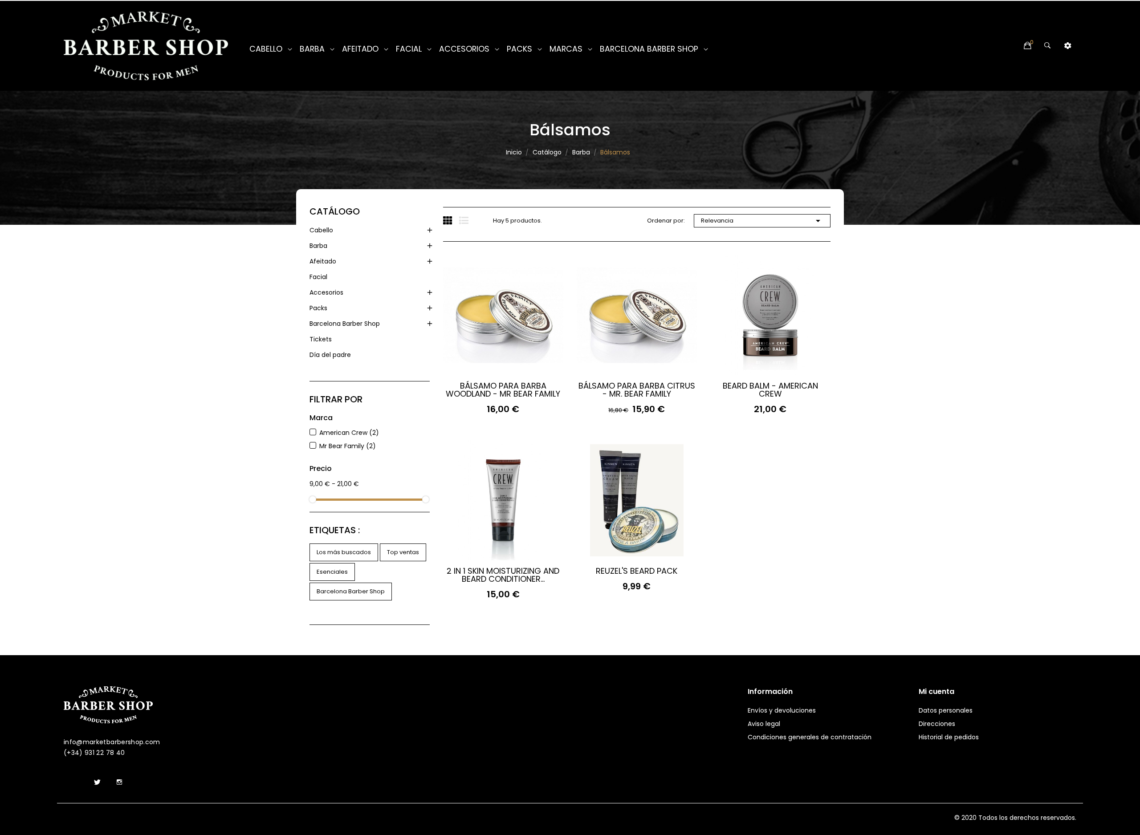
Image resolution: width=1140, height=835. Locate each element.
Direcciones (937, 723)
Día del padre (330, 354)
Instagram (119, 782)
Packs (318, 308)
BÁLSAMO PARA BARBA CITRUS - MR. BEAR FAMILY (636, 390)
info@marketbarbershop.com (112, 742)
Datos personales (946, 710)
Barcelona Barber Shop (344, 323)
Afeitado (322, 261)
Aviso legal (764, 723)
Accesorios (326, 292)
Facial (318, 276)
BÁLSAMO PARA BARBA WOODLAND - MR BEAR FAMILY (503, 390)
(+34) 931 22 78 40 (94, 752)
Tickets (320, 339)
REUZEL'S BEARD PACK (636, 571)
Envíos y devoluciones (782, 710)
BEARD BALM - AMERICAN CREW (770, 390)
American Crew (349, 432)
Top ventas (403, 552)
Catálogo (334, 211)
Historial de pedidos (949, 737)
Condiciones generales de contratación (809, 737)
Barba (318, 245)
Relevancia (762, 220)
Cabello (321, 230)
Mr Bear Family (347, 446)
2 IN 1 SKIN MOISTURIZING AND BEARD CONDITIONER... (503, 575)
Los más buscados (344, 552)
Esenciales (332, 571)
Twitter (97, 782)
